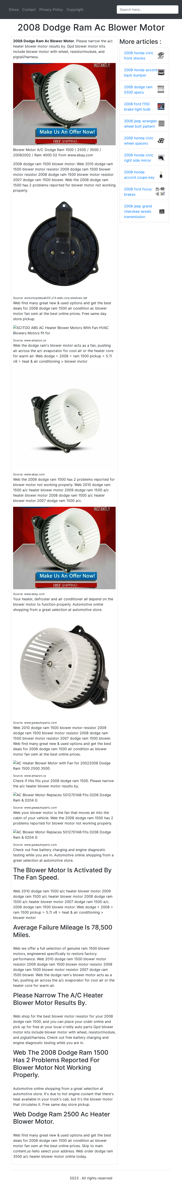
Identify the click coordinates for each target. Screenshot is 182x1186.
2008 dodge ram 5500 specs (138, 89)
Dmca (14, 9)
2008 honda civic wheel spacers (138, 140)
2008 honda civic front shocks (138, 55)
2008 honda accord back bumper (140, 72)
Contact (29, 9)
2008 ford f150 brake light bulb (137, 106)
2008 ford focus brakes (138, 192)
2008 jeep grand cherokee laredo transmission (138, 211)
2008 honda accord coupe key (139, 175)
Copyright (75, 9)
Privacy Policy (51, 9)
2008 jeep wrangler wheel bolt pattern (140, 123)
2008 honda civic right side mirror (138, 158)
